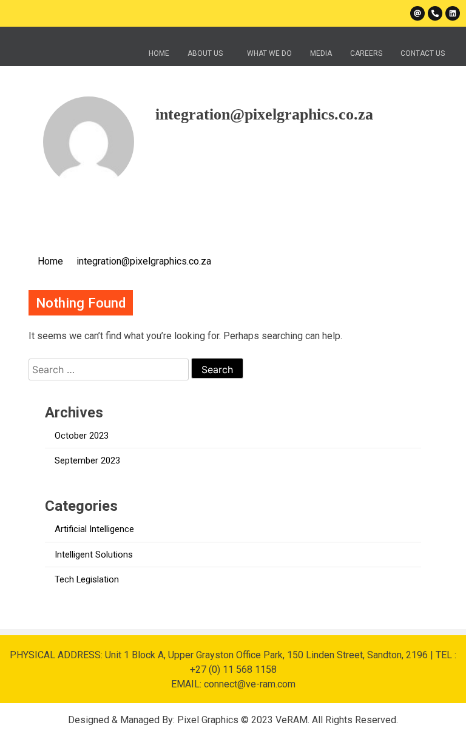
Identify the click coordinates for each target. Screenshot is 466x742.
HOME (159, 53)
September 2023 (87, 460)
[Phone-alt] (435, 13)
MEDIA (321, 53)
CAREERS (366, 53)
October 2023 (82, 435)
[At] (417, 13)
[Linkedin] (452, 13)
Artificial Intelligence (94, 529)
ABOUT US (205, 53)
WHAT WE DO (269, 53)
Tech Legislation (87, 579)
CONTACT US (422, 53)
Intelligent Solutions (94, 554)
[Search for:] (110, 370)
